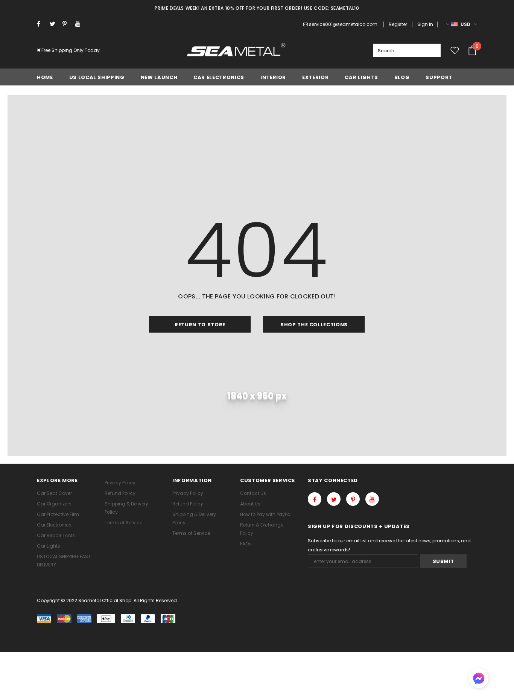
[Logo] (236, 50)
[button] (478, 679)
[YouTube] (80, 24)
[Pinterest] (67, 24)
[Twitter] (54, 24)
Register (398, 24)
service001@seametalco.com (343, 24)
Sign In (425, 24)
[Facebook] (41, 24)
